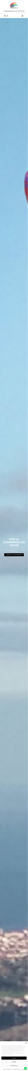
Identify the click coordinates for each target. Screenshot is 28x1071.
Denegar (14, 1061)
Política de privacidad (15, 1068)
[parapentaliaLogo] (14, 2)
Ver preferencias (14, 1065)
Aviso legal (23, 1068)
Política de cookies (7, 1068)
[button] (26, 1043)
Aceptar (14, 1058)
